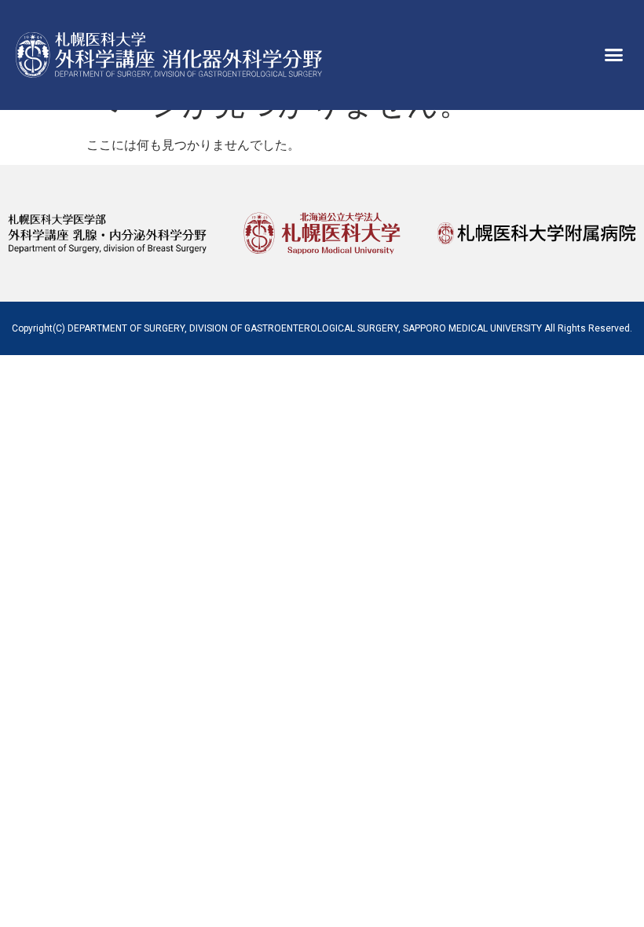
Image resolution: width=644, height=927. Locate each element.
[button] (614, 55)
